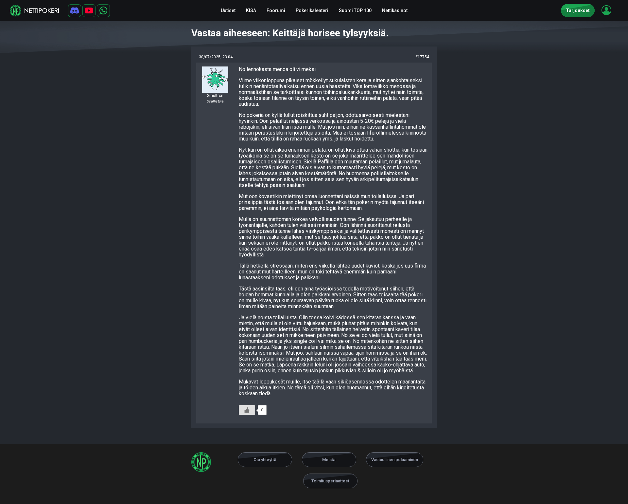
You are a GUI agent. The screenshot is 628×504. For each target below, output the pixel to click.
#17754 (422, 57)
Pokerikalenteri (312, 10)
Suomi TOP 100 (355, 10)
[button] (606, 10)
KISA (251, 10)
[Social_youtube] (89, 10)
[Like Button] (247, 410)
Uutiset (228, 10)
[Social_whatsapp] (103, 10)
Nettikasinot (395, 10)
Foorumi (276, 10)
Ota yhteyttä (264, 459)
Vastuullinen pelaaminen (394, 459)
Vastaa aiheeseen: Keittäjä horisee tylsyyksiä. (290, 33)
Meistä (329, 459)
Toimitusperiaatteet (330, 480)
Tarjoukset (578, 10)
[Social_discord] (74, 10)
